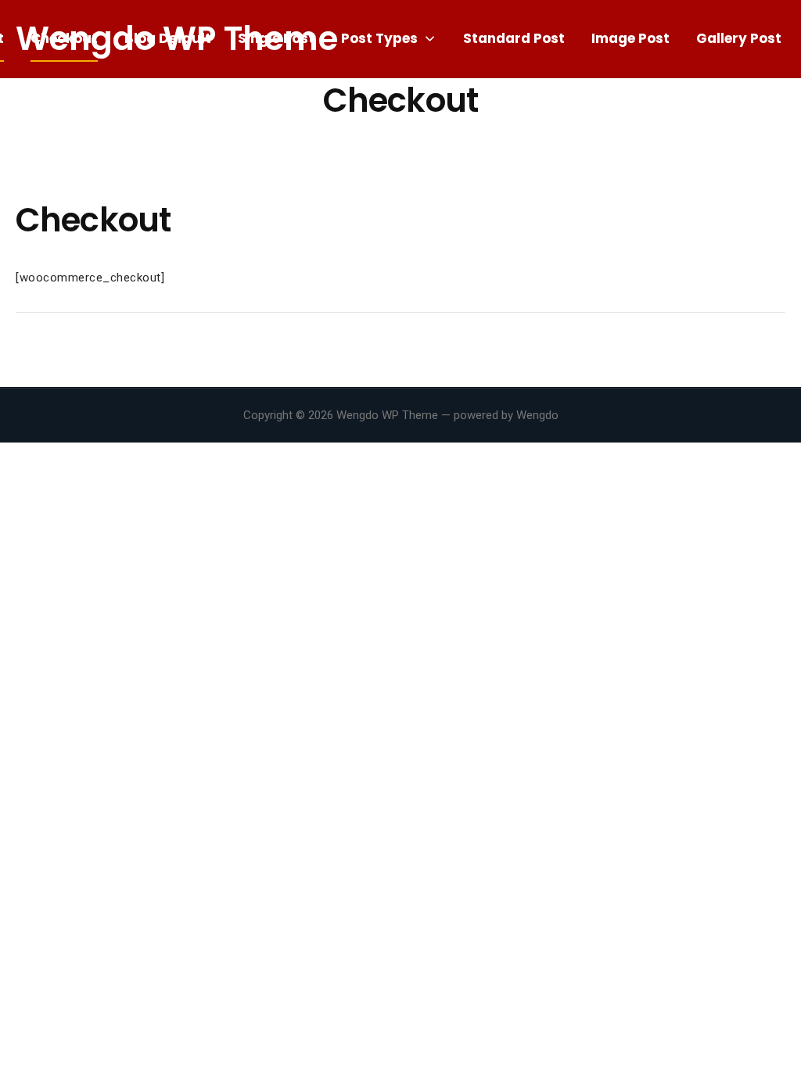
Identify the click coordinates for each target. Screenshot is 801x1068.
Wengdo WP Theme (387, 415)
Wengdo (537, 415)
